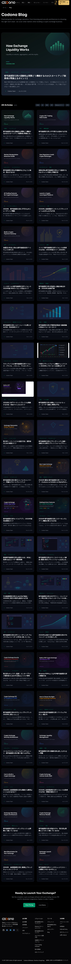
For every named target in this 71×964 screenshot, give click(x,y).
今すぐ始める (62, 2)
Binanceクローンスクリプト (39, 927)
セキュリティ (50, 929)
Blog (48, 932)
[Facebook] (13, 930)
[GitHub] (3, 930)
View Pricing (29, 905)
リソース (45, 2)
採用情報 (24, 924)
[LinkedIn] (7, 930)
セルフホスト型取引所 (39, 936)
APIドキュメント (64, 932)
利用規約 (62, 926)
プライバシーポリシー (64, 922)
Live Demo (42, 905)
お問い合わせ (63, 935)
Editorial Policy (64, 929)
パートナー (25, 927)
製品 (23, 2)
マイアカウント (26, 933)
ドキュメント (50, 922)
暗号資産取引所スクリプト (39, 931)
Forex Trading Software (38, 945)
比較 (23, 930)
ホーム (18, 2)
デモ (52, 2)
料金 (56, 2)
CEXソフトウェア (39, 952)
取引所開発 (38, 949)
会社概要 (24, 922)
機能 (29, 2)
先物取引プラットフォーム (39, 941)
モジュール (36, 2)
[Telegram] (10, 930)
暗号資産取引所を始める (51, 925)
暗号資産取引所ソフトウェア (39, 922)
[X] (17, 930)
